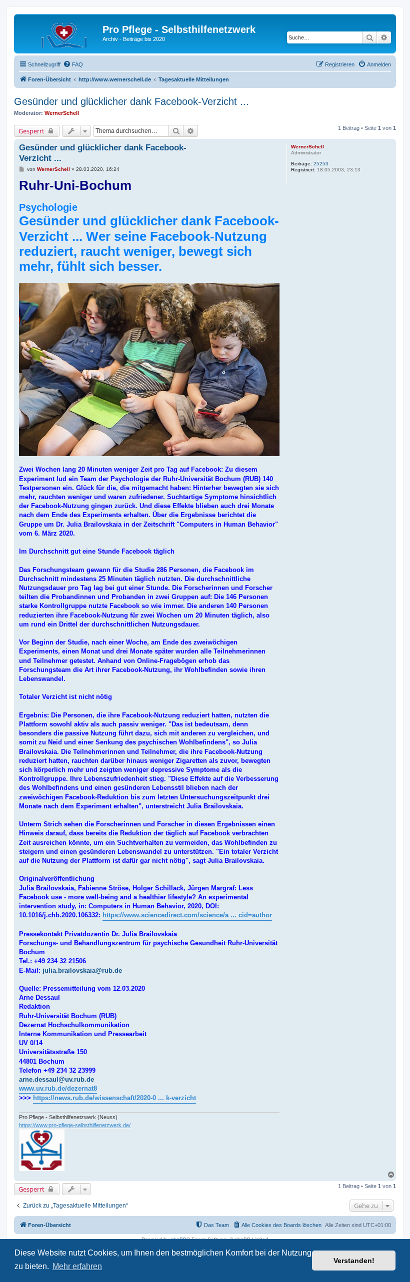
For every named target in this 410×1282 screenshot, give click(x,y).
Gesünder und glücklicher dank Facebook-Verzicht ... (131, 101)
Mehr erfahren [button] (77, 1266)
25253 (321, 163)
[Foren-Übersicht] (59, 32)
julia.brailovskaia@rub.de (82, 970)
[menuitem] (73, 64)
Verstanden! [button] (354, 1261)
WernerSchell (61, 113)
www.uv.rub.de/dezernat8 (58, 1088)
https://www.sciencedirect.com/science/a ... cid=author (187, 915)
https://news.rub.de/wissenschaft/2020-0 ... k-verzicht (114, 1098)
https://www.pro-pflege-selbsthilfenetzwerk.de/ (74, 1125)
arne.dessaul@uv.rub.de (56, 1079)
